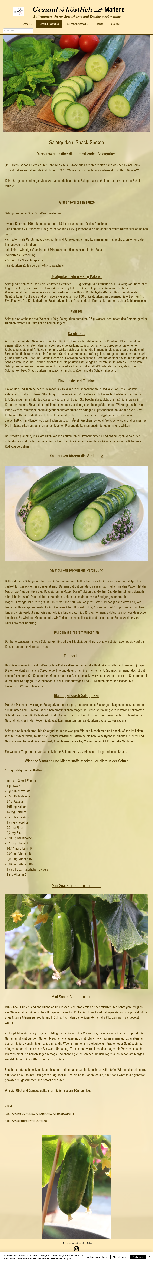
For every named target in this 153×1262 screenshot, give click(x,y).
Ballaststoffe (13, 581)
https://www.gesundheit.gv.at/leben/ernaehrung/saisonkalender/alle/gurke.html (39, 1113)
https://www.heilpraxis (15, 1120)
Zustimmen (138, 1256)
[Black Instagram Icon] (76, 1249)
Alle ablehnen (119, 1256)
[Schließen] (149, 1257)
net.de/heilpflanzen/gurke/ (36, 1120)
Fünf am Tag (82, 1090)
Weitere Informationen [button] (97, 1256)
